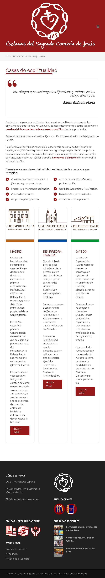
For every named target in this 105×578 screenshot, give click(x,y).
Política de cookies (16, 549)
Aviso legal (12, 554)
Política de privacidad (17, 558)
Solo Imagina (80, 573)
